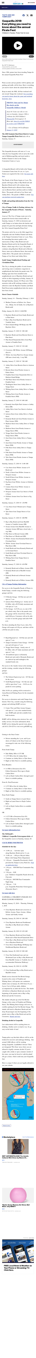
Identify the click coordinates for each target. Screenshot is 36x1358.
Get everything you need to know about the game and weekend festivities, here (17, 96)
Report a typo (6, 1125)
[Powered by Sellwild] (31, 1238)
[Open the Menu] (3, 2)
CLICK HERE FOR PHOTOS (12, 842)
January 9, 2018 (12, 130)
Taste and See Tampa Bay (8, 16)
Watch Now (31, 2)
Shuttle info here (15, 1016)
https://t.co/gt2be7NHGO (22, 121)
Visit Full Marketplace (28, 1137)
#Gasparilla (10, 119)
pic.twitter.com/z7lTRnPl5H (15, 124)
